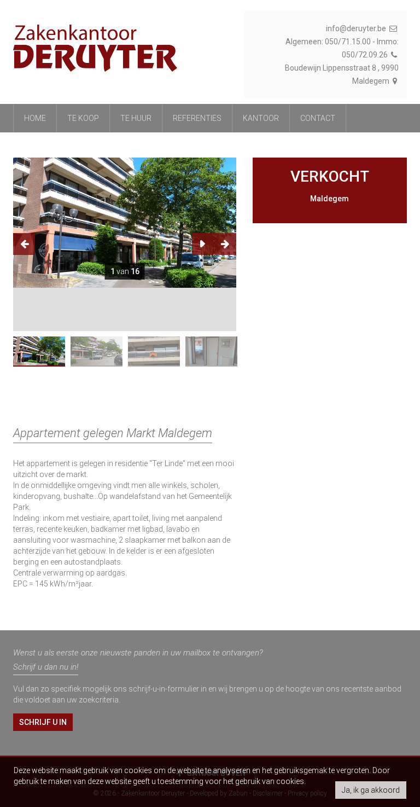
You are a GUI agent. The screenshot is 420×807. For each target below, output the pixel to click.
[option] (124, 223)
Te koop (83, 118)
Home (35, 118)
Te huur (135, 118)
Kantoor (261, 118)
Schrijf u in (43, 722)
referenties (197, 118)
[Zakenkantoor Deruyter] (95, 43)
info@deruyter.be (357, 28)
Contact (317, 118)
